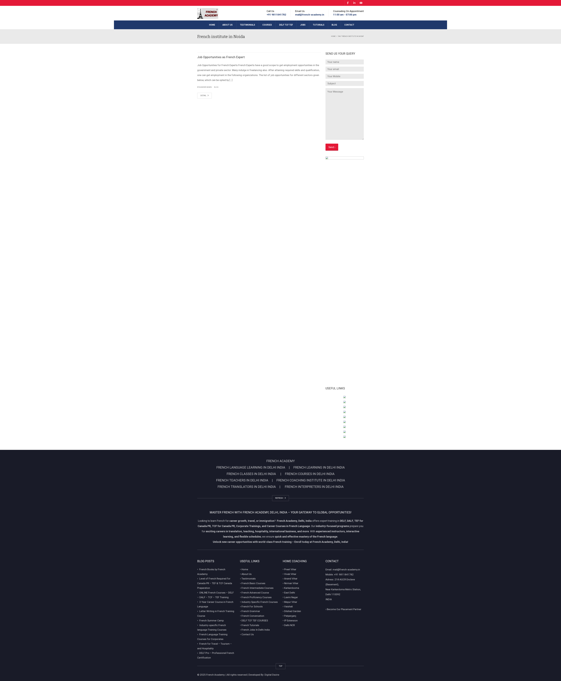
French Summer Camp (211, 620)
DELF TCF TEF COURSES (254, 620)
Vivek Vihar (290, 574)
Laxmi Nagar (291, 597)
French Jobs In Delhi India (255, 629)
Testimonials (247, 25)
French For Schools (252, 606)
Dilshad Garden (292, 611)
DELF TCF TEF (286, 25)
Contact (349, 25)
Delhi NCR (289, 625)
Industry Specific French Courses (259, 601)
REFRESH (279, 498)
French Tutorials (250, 625)
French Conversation (252, 615)
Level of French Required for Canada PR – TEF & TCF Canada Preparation (214, 583)
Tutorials (318, 25)
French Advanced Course (255, 592)
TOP (280, 666)
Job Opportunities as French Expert (221, 57)
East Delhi (289, 592)
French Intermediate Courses (257, 587)
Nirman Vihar (291, 583)
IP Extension (291, 620)
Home (212, 25)
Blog (334, 25)
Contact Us (247, 634)
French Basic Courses (253, 583)
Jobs (302, 25)
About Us (227, 25)
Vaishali (288, 606)
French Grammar (250, 611)
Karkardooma (291, 587)
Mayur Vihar (290, 601)
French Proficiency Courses (256, 597)
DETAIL (203, 95)
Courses (267, 25)
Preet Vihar (290, 569)
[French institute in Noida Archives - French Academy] (207, 13)
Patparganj (290, 615)
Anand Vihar (290, 578)
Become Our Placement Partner (343, 609)
